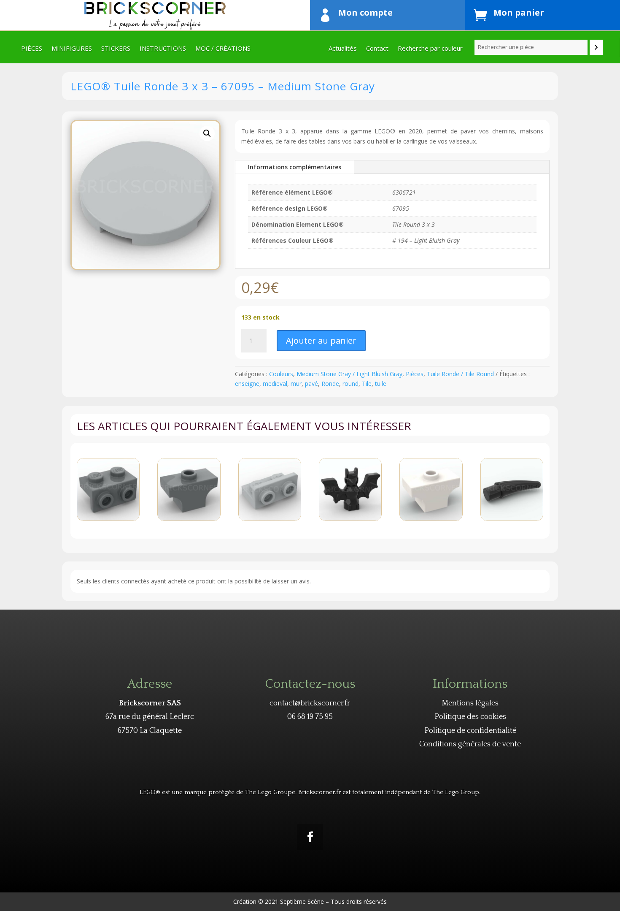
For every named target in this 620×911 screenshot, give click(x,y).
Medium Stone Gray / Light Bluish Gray (349, 374)
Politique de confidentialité (470, 731)
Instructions (163, 48)
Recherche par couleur (430, 48)
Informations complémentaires (294, 167)
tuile (380, 384)
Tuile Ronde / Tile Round (460, 374)
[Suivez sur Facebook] (310, 837)
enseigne (247, 384)
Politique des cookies (470, 717)
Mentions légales (470, 703)
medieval (275, 384)
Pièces (31, 48)
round (350, 384)
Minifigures (71, 48)
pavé (311, 384)
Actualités (343, 48)
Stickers (115, 48)
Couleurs (281, 374)
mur (296, 384)
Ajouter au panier (321, 340)
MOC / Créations (223, 48)
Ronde (330, 384)
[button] (207, 133)
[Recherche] (596, 47)
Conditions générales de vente (470, 744)
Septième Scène (302, 901)
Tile (367, 384)
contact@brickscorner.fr (310, 703)
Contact (377, 48)
